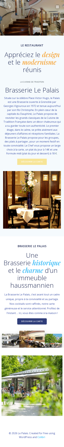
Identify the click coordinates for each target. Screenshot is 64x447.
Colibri (41, 437)
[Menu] (57, 7)
